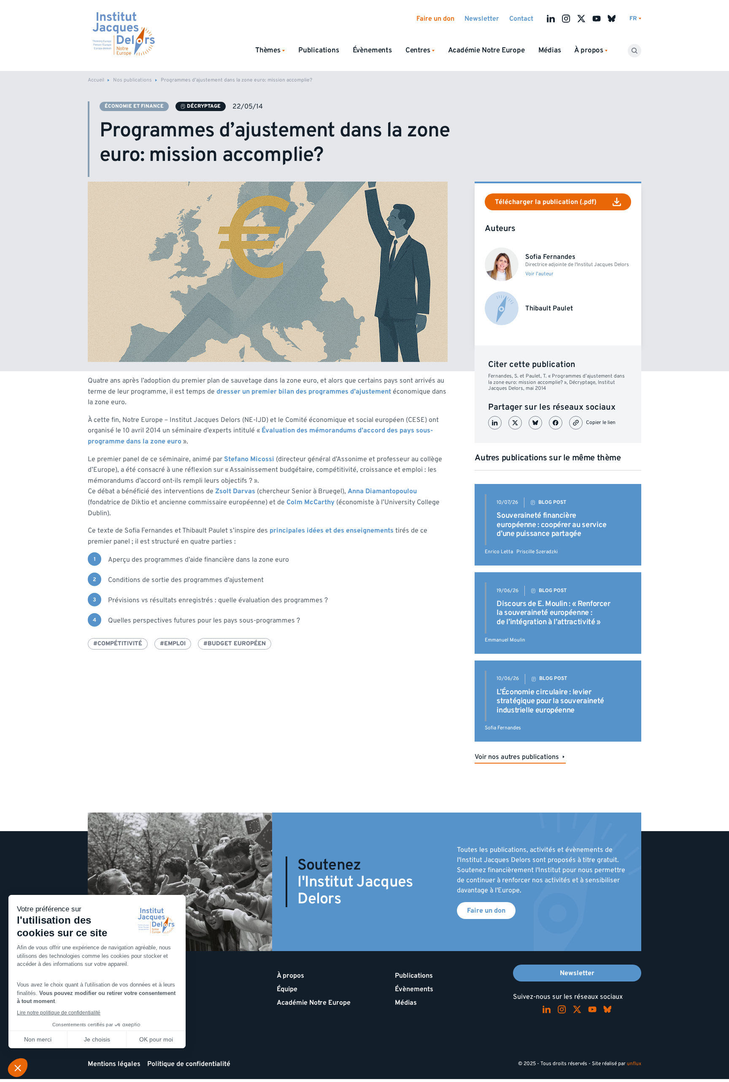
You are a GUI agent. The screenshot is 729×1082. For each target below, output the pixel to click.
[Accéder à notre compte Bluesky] (612, 18)
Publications (318, 50)
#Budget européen (234, 643)
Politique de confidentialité (188, 1063)
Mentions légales (114, 1063)
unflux (634, 1063)
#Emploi (173, 643)
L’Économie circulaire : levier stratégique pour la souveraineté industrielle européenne (550, 701)
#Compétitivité (117, 643)
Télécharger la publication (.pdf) (546, 202)
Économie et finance (134, 106)
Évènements (372, 50)
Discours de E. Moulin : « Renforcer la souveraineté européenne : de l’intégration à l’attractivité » (553, 612)
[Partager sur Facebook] (555, 423)
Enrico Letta (499, 551)
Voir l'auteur (539, 274)
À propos (290, 975)
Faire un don (435, 18)
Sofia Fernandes (503, 727)
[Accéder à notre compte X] (581, 18)
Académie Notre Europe (486, 50)
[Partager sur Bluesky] (535, 423)
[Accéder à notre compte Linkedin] (551, 18)
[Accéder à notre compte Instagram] (566, 18)
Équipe (287, 989)
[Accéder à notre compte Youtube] (596, 18)
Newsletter (481, 18)
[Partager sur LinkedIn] (495, 423)
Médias (549, 50)
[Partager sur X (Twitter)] (515, 423)
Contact (521, 18)
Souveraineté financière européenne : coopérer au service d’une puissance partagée (551, 524)
